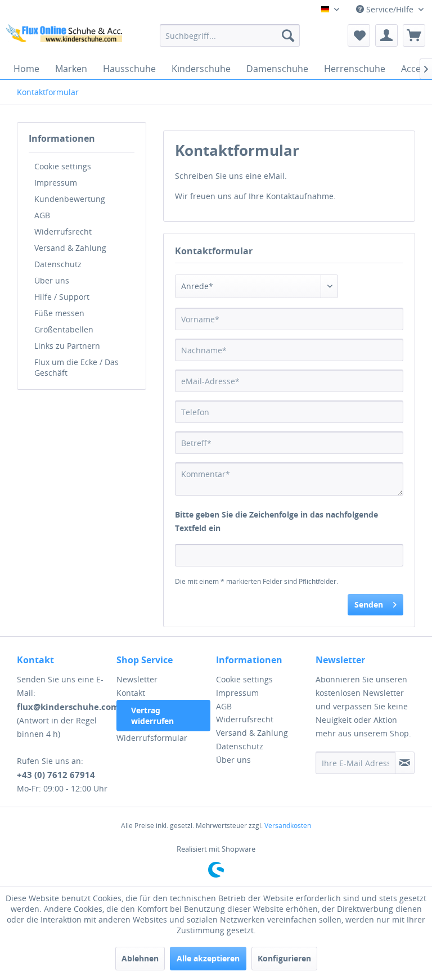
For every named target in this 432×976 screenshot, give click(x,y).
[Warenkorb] (414, 35)
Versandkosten (287, 825)
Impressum (55, 182)
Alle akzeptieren (208, 958)
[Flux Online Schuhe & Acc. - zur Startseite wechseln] (65, 38)
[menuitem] (230, 35)
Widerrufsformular (151, 737)
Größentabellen (63, 329)
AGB (42, 215)
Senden (368, 604)
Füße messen (59, 313)
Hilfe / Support (61, 296)
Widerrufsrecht (63, 231)
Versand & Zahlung (70, 247)
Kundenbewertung (69, 199)
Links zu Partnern (67, 345)
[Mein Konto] (386, 35)
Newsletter (137, 679)
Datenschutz (58, 264)
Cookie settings (62, 166)
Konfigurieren (284, 958)
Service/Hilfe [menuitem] (390, 9)
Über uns (51, 280)
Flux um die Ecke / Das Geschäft (76, 367)
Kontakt (130, 692)
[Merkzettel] (359, 35)
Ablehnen (140, 958)
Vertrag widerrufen (152, 715)
